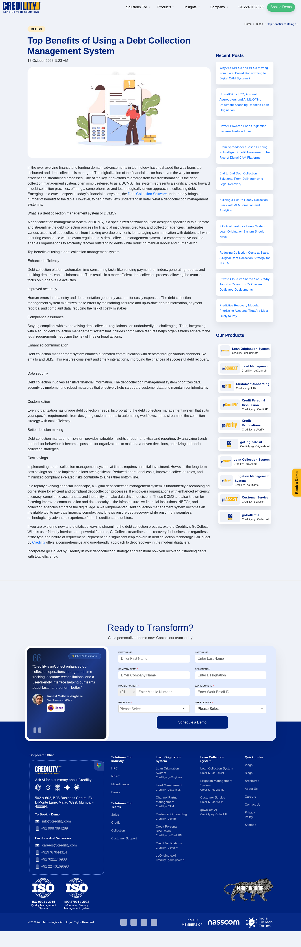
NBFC (115, 776)
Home (248, 24)
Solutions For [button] (137, 7)
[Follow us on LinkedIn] (123, 922)
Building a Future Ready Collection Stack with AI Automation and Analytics (243, 205)
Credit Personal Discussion (169, 831)
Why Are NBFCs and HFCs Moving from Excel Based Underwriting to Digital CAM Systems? (243, 73)
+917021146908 (54, 859)
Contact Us (252, 804)
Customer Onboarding (252, 384)
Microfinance (120, 784)
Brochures (252, 780)
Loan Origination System (250, 348)
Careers (250, 796)
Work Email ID (204, 686)
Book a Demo (281, 7)
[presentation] (34, 730)
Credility (39, 542)
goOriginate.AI (251, 442)
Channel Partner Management (167, 802)
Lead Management (255, 366)
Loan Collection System (251, 459)
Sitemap (250, 824)
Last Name (202, 652)
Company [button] (218, 7)
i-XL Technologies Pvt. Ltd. (53, 922)
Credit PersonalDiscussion (253, 403)
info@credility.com (56, 821)
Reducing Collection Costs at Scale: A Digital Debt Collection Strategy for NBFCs (244, 258)
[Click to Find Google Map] (99, 766)
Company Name (128, 669)
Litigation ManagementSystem (252, 478)
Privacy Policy (250, 815)
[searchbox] (155, 708)
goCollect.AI (251, 515)
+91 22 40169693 (55, 866)
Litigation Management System (216, 785)
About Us (251, 788)
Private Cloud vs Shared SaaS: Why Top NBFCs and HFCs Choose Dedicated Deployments (244, 284)
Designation (202, 669)
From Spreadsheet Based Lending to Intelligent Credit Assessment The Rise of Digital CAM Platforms (244, 152)
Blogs (259, 24)
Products (125, 702)
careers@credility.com (59, 845)
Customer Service (255, 497)
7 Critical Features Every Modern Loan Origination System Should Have (242, 231)
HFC (114, 768)
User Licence (204, 702)
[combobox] (154, 709)
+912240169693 (250, 7)
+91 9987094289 (54, 828)
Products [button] (164, 7)
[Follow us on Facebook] (144, 922)
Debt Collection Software (147, 194)
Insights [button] (190, 7)
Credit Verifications (251, 423)
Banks (115, 792)
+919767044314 (54, 852)
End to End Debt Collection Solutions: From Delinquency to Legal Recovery (241, 179)
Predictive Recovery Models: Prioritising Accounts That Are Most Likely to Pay (243, 311)
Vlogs (249, 765)
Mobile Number (128, 686)
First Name (125, 652)
